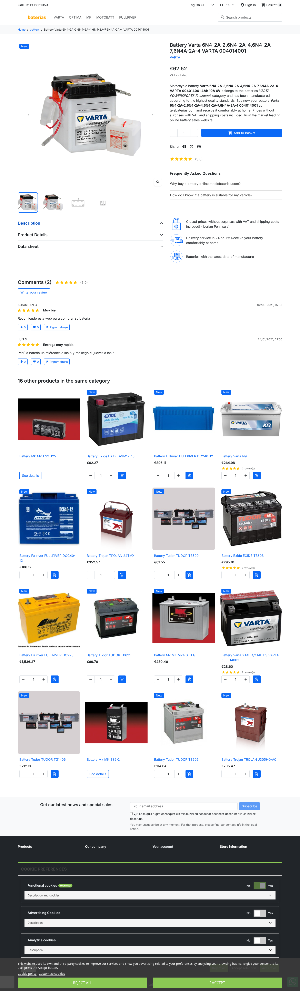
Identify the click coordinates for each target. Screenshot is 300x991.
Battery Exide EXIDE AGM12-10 (110, 456)
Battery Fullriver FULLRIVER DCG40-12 (47, 558)
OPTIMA (75, 17)
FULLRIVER (127, 17)
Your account (162, 846)
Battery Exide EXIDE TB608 (242, 556)
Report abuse (57, 327)
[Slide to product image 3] (78, 202)
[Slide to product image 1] (28, 202)
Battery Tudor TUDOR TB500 (176, 556)
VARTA (59, 17)
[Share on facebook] (184, 146)
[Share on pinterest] (199, 146)
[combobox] (250, 17)
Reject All (82, 982)
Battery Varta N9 (234, 456)
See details (30, 475)
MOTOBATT (105, 17)
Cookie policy (27, 973)
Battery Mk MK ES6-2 (103, 759)
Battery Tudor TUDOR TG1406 (42, 759)
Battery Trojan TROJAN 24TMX (110, 556)
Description (29, 223)
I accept (217, 982)
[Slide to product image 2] (53, 202)
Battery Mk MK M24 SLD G (175, 655)
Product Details (33, 234)
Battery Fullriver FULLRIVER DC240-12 (183, 456)
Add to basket (241, 133)
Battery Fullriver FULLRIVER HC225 (46, 655)
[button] (150, 895)
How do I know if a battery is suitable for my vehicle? (211, 195)
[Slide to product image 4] (103, 202)
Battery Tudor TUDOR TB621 (109, 655)
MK (88, 17)
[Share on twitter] (191, 146)
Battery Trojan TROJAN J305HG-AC (249, 759)
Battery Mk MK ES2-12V (37, 456)
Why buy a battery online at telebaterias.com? (205, 184)
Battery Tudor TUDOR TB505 (176, 759)
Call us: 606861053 (33, 5)
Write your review (34, 292)
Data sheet (28, 246)
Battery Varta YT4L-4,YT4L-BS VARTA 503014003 (250, 657)
